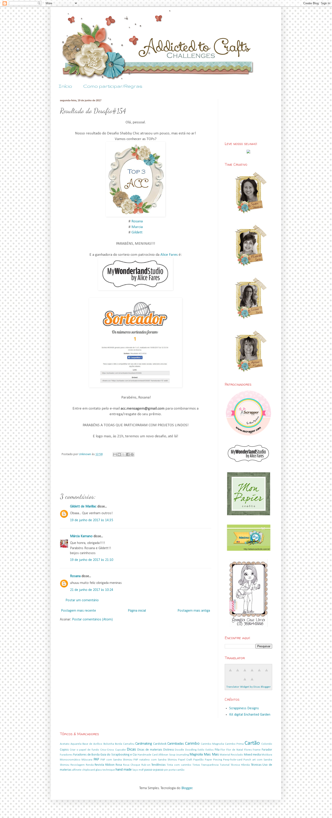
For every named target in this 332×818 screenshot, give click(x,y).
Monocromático (70, 759)
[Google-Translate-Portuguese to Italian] (252, 673)
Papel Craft (185, 759)
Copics (64, 749)
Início (65, 86)
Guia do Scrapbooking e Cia (118, 754)
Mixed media (252, 754)
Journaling (182, 754)
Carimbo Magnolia (212, 743)
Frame (257, 749)
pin (166, 769)
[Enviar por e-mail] (115, 454)
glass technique (105, 769)
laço (135, 769)
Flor (222, 749)
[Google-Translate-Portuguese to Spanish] (252, 682)
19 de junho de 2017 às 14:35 (91, 520)
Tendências (158, 765)
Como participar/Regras (112, 86)
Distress (168, 749)
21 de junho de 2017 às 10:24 (91, 590)
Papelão (198, 759)
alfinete (77, 769)
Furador (267, 749)
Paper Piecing (213, 759)
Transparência (210, 764)
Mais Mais (211, 754)
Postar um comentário (82, 600)
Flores (248, 749)
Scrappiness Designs (244, 708)
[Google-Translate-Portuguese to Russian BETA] (244, 682)
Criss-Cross (107, 749)
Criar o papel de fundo (84, 749)
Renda (90, 764)
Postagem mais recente (78, 611)
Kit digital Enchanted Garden (249, 715)
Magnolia (196, 754)
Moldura (267, 754)
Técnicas (256, 765)
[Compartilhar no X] (123, 454)
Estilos (210, 749)
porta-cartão (177, 769)
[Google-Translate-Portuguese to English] (266, 673)
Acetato (65, 743)
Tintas (196, 764)
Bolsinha (108, 743)
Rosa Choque (131, 764)
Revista (99, 765)
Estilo (201, 749)
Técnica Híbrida (240, 764)
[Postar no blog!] (119, 454)
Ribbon (110, 765)
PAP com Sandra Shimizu (116, 759)
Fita (217, 749)
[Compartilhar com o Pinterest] (132, 454)
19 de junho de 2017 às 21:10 (91, 560)
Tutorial (224, 764)
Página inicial (137, 611)
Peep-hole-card (232, 759)
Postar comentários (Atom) (92, 619)
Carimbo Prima (234, 743)
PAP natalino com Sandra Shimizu (155, 759)
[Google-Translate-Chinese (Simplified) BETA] (230, 673)
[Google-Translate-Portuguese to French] (237, 673)
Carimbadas (175, 744)
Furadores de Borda (86, 754)
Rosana (137, 221)
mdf (141, 769)
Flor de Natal (234, 749)
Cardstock (159, 744)
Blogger (186, 788)
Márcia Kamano (81, 536)
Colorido (266, 743)
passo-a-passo (154, 770)
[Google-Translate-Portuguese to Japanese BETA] (259, 673)
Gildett (137, 232)
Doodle (179, 749)
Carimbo (192, 744)
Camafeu (128, 743)
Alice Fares (169, 255)
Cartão (252, 743)
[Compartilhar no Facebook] (128, 454)
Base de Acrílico (92, 743)
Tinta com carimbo (179, 764)
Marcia (137, 227)
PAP (96, 759)
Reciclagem (77, 764)
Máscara (87, 759)
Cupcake (120, 749)
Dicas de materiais (149, 749)
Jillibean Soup (166, 754)
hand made (124, 770)
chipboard (88, 769)
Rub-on (145, 764)
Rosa (119, 765)
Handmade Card (148, 754)
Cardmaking (143, 744)
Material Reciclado (231, 754)
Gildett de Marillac (83, 506)
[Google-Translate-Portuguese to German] (244, 673)
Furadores (66, 754)
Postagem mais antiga (194, 611)
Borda (118, 743)
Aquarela (76, 743)
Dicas (131, 749)
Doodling (190, 749)
